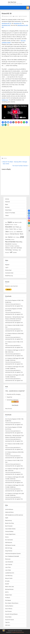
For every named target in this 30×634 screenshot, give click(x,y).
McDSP (7, 584)
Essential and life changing (13, 394)
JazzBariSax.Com (9, 572)
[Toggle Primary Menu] (27, 7)
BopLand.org (8, 520)
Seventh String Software (11, 614)
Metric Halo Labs (9, 586)
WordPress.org (9, 275)
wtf (11, 252)
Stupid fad (9, 397)
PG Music (7, 597)
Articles (5, 158)
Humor (11, 229)
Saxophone (8, 244)
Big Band (7, 224)
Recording (19, 241)
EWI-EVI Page (8, 548)
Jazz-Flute (8, 567)
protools (12, 239)
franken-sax (5, 100)
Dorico (7, 537)
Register (7, 264)
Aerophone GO (17, 23)
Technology (8, 250)
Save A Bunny (8, 608)
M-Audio (7, 581)
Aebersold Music (9, 512)
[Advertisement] (15, 141)
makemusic (19, 231)
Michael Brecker (14, 234)
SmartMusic (16, 246)
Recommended (10, 242)
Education (8, 227)
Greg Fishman (8, 550)
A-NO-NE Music (9, 509)
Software (7, 247)
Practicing (7, 239)
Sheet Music (8, 210)
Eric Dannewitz (9, 539)
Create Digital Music (10, 534)
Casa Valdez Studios (10, 528)
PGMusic (18, 237)
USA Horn (7, 625)
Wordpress (7, 252)
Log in (6, 267)
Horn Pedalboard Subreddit (12, 556)
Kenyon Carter (8, 578)
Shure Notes (8, 617)
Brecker (11, 224)
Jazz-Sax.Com (12, 2)
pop (22, 237)
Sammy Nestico (9, 606)
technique (19, 247)
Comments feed (9, 273)
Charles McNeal (9, 531)
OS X (14, 237)
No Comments (23, 16)
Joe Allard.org (8, 575)
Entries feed (8, 270)
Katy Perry (11, 231)
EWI (14, 227)
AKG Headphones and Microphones (14, 515)
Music (21, 234)
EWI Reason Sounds (10, 545)
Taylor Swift (13, 247)
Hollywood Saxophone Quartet (13, 553)
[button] (3, 122)
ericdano (16, 16)
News (6, 204)
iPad (15, 229)
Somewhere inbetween (12, 400)
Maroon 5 (7, 234)
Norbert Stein (8, 595)
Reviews (7, 207)
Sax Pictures (8, 611)
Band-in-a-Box (18, 222)
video (19, 249)
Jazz (7, 231)
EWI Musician (8, 542)
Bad (13, 222)
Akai (6, 222)
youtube (15, 252)
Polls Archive (8, 408)
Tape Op (7, 622)
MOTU (7, 592)
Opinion (10, 237)
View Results (15, 405)
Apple (10, 222)
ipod (17, 229)
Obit (6, 237)
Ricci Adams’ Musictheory (11, 603)
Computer (15, 224)
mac (15, 231)
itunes (20, 229)
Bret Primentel (8, 526)
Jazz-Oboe (8, 570)
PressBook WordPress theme (18, 632)
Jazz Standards (9, 561)
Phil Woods (8, 600)
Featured (7, 201)
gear (20, 227)
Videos (7, 215)
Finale (17, 227)
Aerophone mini (6, 25)
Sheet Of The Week (10, 212)
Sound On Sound (9, 619)
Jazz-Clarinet (8, 564)
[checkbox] (3, 630)
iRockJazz (7, 559)
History (7, 229)
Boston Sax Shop (9, 523)
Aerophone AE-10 (6, 23)
